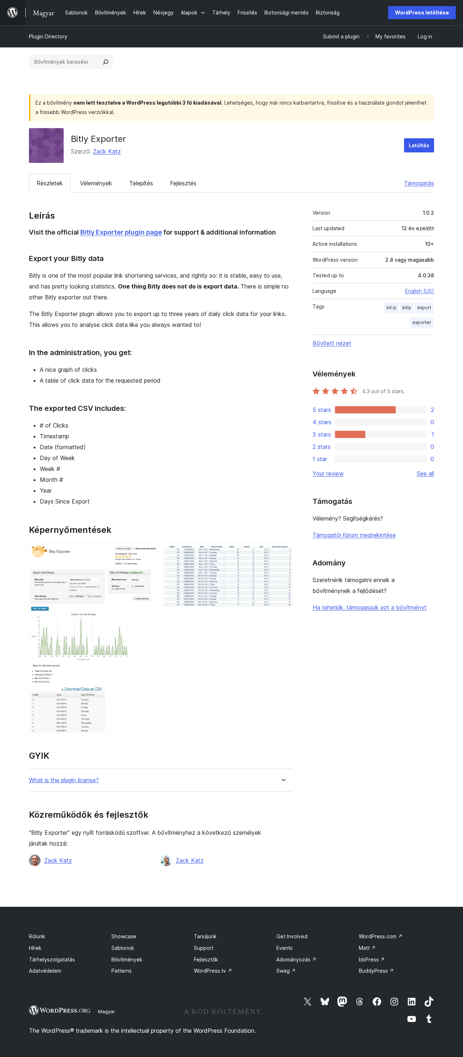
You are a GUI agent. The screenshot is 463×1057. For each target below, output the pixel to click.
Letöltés (419, 145)
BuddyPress (376, 971)
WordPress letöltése (422, 12)
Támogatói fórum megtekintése (354, 535)
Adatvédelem (45, 971)
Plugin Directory (48, 36)
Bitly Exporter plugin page (121, 232)
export (424, 307)
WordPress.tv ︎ (213, 971)
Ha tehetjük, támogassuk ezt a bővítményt (369, 607)
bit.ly (391, 307)
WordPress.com (381, 936)
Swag (286, 971)
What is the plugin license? (64, 780)
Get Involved (291, 936)
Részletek (50, 183)
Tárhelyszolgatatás (52, 959)
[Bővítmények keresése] (105, 62)
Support (203, 948)
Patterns (121, 971)
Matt (367, 948)
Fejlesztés (183, 183)
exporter (421, 322)
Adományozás (296, 959)
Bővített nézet (332, 343)
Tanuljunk (205, 936)
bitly (406, 307)
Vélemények (96, 183)
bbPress (372, 959)
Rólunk (37, 936)
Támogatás (419, 183)
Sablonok (122, 948)
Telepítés (141, 183)
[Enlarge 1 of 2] (148, 552)
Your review (328, 473)
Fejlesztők (206, 959)
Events (284, 948)
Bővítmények (127, 959)
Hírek (35, 948)
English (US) (419, 291)
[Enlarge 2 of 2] (282, 552)
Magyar (106, 1011)
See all (425, 473)
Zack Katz (107, 151)
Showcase (123, 936)
